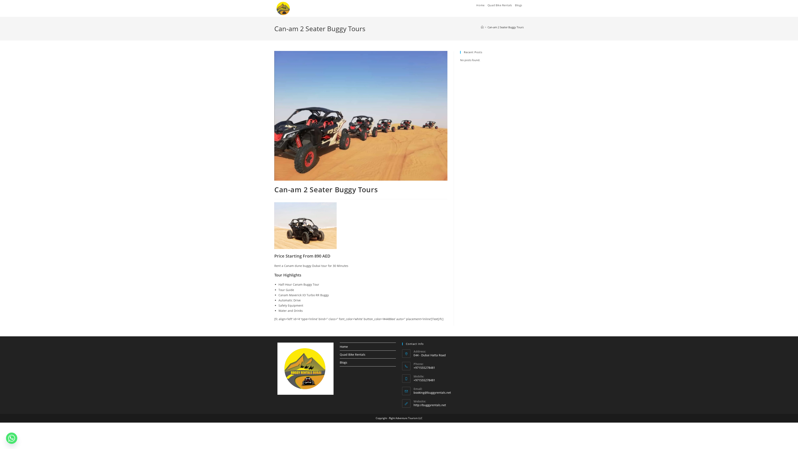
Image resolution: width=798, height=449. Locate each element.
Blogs (343, 362)
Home (344, 347)
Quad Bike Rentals (352, 354)
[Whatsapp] (11, 438)
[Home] (482, 27)
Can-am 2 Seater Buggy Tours (506, 27)
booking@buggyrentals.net (432, 393)
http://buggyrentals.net (430, 405)
